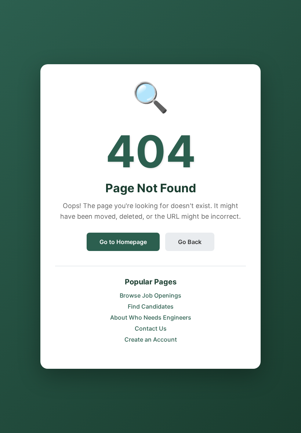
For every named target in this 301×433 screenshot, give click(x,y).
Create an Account (150, 339)
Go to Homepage (123, 241)
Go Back (190, 241)
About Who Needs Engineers (150, 317)
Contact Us (151, 328)
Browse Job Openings (150, 295)
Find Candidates (151, 306)
